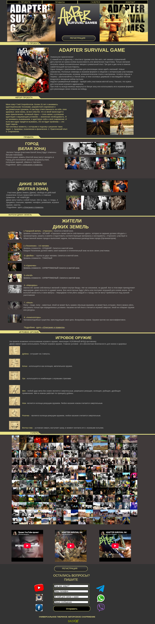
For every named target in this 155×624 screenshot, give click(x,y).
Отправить (71, 609)
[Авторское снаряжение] (73, 621)
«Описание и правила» (32, 165)
